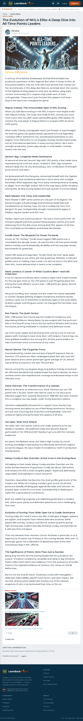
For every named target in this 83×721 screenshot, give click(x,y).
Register (74, 3)
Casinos (46, 673)
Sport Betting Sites (50, 684)
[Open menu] (4, 3)
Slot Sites (46, 680)
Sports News (7, 16)
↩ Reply (9, 633)
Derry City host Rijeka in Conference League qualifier (25, 9)
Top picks (5, 706)
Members (6, 703)
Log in (64, 3)
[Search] (53, 3)
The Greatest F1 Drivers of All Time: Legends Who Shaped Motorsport (24, 628)
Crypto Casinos (48, 677)
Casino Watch (7, 699)
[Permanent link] (67, 108)
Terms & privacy (49, 710)
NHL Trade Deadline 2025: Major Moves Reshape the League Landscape (24, 611)
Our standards (48, 703)
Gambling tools (7, 710)
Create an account (10, 656)
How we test (48, 699)
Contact (46, 706)
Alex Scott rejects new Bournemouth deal (65, 9)
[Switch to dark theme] (58, 3)
